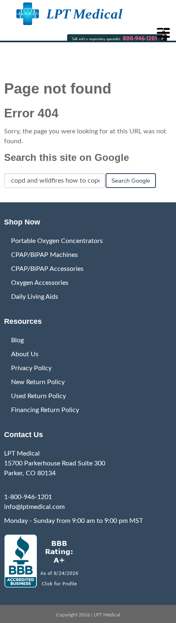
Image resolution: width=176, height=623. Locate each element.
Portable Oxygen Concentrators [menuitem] (57, 241)
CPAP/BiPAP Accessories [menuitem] (47, 269)
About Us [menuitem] (24, 354)
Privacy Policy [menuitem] (31, 368)
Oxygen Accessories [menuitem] (39, 282)
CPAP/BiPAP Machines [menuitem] (44, 255)
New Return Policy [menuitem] (38, 382)
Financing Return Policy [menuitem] (45, 410)
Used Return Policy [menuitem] (38, 396)
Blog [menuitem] (17, 340)
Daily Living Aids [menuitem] (34, 296)
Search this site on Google (66, 157)
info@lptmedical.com (34, 507)
